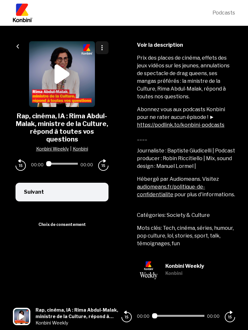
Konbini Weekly (52, 148)
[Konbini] (112, 13)
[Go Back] (18, 46)
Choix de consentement (62, 224)
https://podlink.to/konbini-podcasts (180, 125)
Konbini (80, 148)
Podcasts (223, 13)
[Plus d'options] (102, 47)
